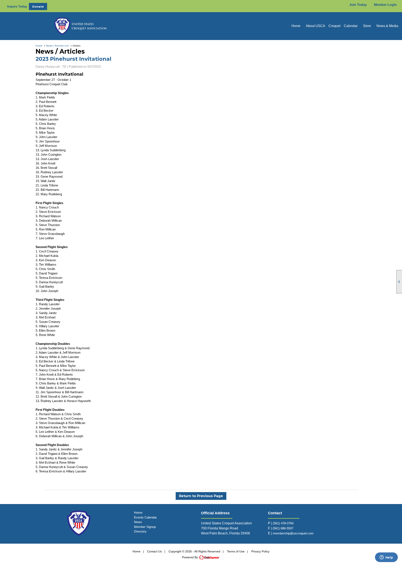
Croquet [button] (334, 26)
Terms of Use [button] (236, 551)
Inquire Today (17, 6)
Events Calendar (145, 517)
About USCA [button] (315, 26)
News (138, 522)
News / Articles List (57, 45)
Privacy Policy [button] (260, 551)
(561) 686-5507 (283, 528)
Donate (38, 6)
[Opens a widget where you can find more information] (386, 557)
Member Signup (145, 527)
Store (367, 26)
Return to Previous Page (201, 496)
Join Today (358, 4)
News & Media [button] (387, 26)
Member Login (385, 4)
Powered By (190, 557)
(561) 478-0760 (283, 523)
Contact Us (154, 551)
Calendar (351, 26)
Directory (140, 531)
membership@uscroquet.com (293, 533)
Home (295, 26)
